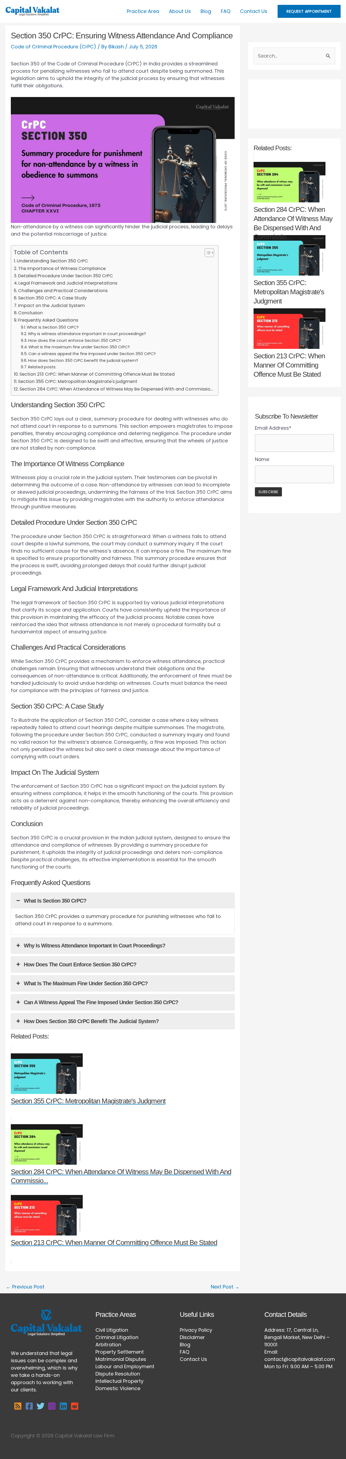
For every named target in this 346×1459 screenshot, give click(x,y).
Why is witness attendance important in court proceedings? (87, 333)
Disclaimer (192, 1337)
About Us (180, 11)
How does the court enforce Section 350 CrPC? (74, 340)
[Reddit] (75, 1406)
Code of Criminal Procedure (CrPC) (53, 46)
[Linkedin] (63, 1406)
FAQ (225, 11)
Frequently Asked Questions (48, 320)
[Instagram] (52, 1406)
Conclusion (30, 313)
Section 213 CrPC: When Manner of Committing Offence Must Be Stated (97, 374)
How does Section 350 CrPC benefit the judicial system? (83, 360)
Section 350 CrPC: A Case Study (52, 298)
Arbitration (108, 1344)
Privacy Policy (196, 1330)
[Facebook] (29, 1406)
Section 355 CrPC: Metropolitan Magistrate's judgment (77, 381)
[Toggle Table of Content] (207, 252)
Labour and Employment (124, 1366)
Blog (206, 11)
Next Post (225, 1286)
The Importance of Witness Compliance (62, 268)
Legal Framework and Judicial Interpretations (67, 283)
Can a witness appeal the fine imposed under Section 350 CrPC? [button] (101, 1002)
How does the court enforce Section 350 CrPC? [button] (80, 964)
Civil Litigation (111, 1330)
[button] (309, 11)
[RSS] (18, 1406)
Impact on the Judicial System (51, 305)
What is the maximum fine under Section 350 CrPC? (79, 347)
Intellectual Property (119, 1381)
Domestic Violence (117, 1388)
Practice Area (143, 11)
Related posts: (42, 367)
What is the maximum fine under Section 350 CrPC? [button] (86, 983)
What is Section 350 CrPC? (53, 327)
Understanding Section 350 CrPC (52, 261)
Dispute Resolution (117, 1373)
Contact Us (253, 11)
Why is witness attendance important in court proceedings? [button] (94, 946)
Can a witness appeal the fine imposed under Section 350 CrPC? (92, 353)
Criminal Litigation (116, 1337)
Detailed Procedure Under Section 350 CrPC (65, 276)
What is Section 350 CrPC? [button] (55, 901)
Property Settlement (119, 1351)
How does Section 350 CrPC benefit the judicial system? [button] (91, 1021)
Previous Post (25, 1286)
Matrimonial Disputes (120, 1359)
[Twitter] (40, 1406)
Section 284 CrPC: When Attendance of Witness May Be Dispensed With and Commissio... (116, 389)
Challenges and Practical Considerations (63, 291)
